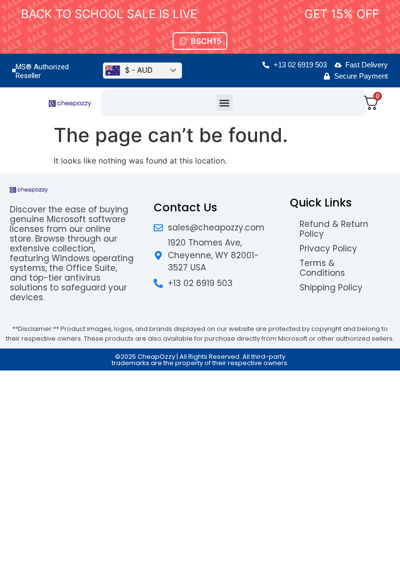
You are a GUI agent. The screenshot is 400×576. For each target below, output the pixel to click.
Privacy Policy (328, 248)
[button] (225, 103)
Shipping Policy (331, 287)
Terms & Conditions (322, 268)
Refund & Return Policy (334, 229)
